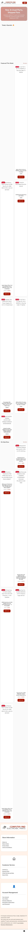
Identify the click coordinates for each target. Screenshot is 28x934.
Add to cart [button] (21, 176)
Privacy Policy (5, 845)
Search (14, 931)
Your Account (5, 897)
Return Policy (5, 844)
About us (4, 842)
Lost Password (6, 904)
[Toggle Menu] (24, 3)
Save (18, 66)
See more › (25, 63)
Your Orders (5, 899)
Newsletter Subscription (8, 902)
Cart (21, 931)
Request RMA (5, 871)
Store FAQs (5, 875)
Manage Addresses (7, 900)
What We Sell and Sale (8, 873)
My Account (4, 931)
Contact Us (5, 869)
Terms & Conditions (7, 847)
